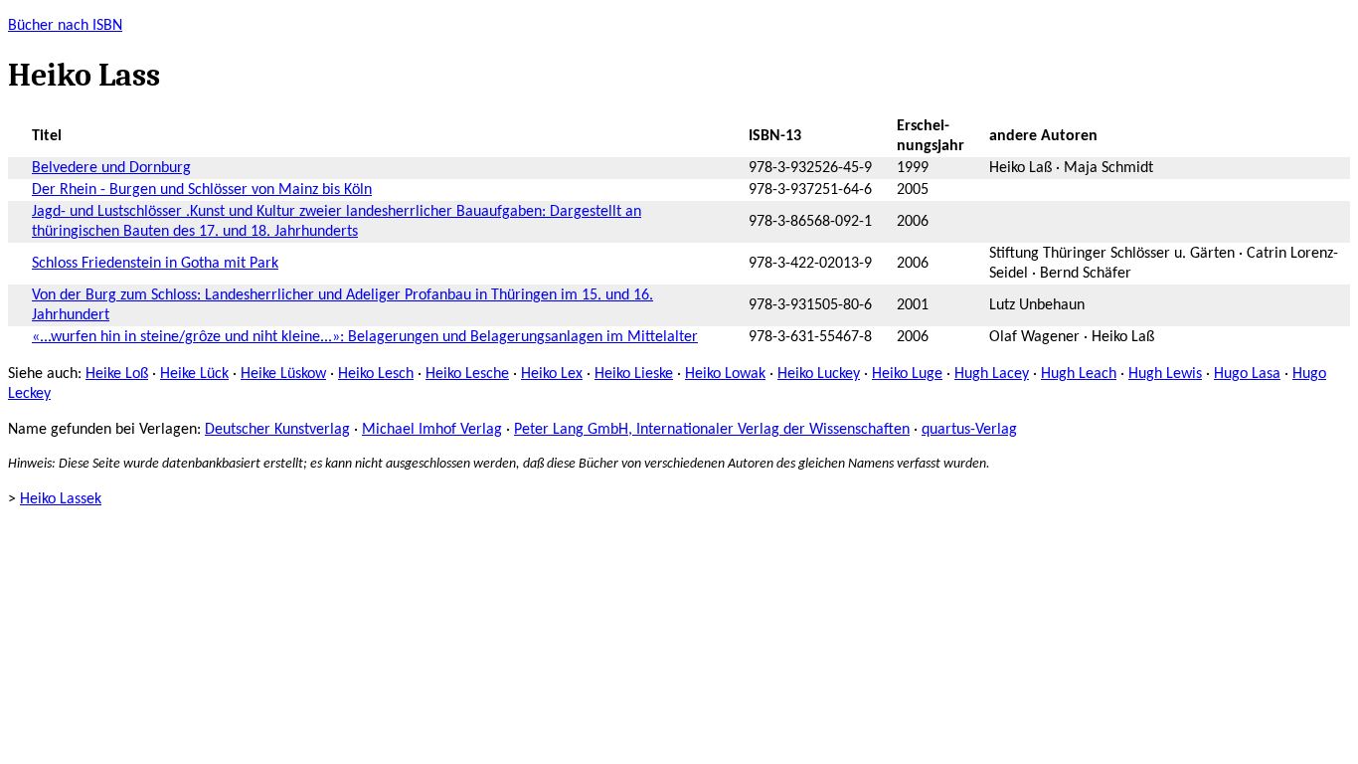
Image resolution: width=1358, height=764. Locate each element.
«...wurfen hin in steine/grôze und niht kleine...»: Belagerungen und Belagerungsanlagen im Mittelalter (365, 337)
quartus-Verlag (969, 430)
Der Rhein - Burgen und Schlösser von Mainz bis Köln (202, 190)
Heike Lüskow (283, 374)
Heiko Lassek (60, 499)
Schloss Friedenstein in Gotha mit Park (155, 264)
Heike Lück (194, 374)
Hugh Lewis (1165, 374)
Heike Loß (116, 374)
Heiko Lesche (467, 374)
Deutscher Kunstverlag (277, 430)
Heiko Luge (907, 374)
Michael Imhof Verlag (432, 430)
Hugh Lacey (991, 374)
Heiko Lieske (633, 374)
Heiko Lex (552, 374)
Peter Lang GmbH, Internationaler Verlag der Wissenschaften (712, 430)
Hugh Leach (1078, 374)
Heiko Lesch (376, 374)
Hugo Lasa (1247, 374)
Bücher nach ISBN (65, 26)
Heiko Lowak (725, 374)
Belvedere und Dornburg (111, 168)
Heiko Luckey (818, 374)
